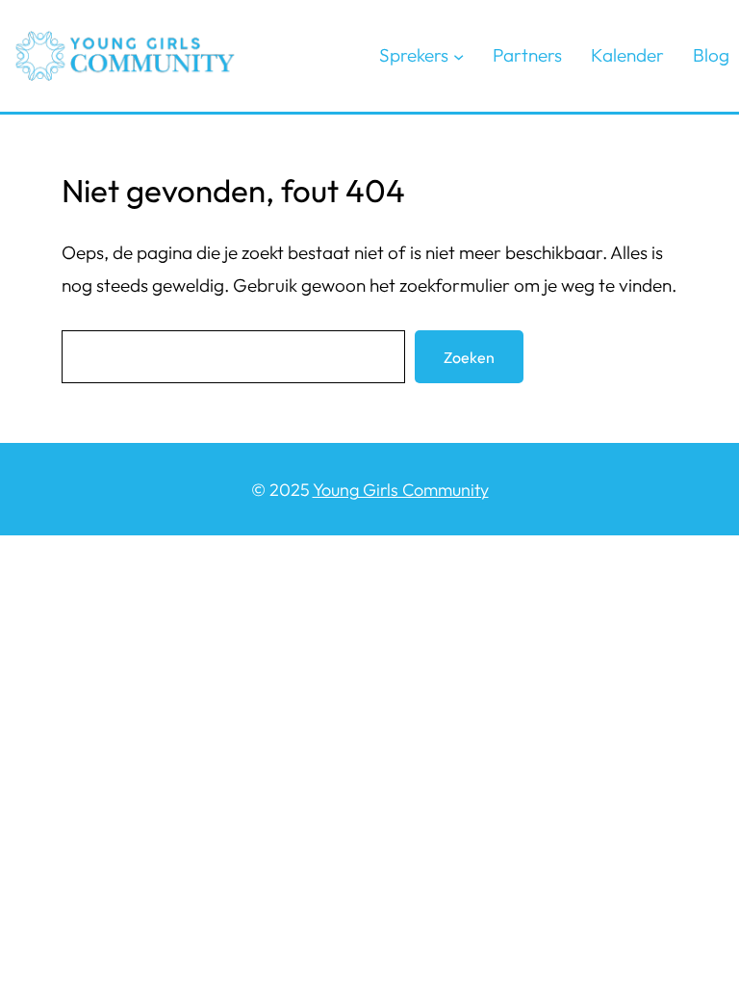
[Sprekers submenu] (458, 55)
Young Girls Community (401, 490)
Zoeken (469, 357)
